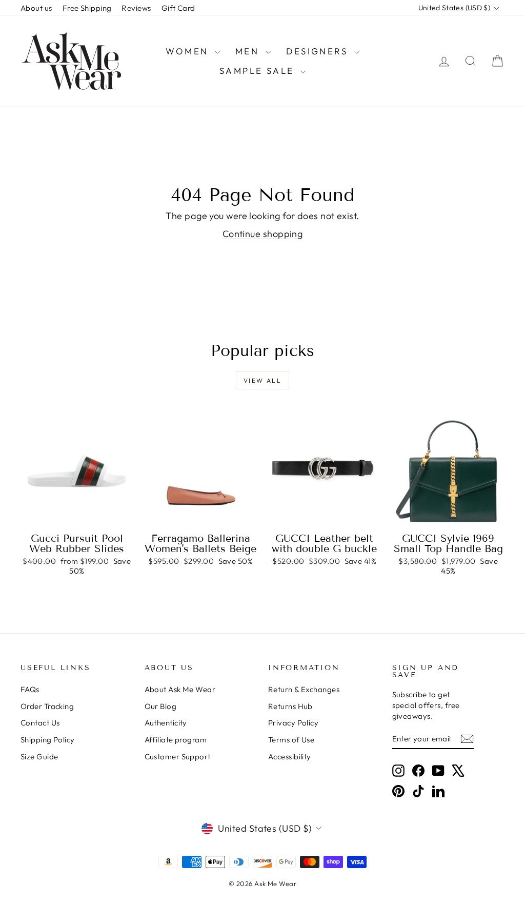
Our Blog (161, 706)
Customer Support (178, 756)
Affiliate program (176, 739)
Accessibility (289, 756)
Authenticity (166, 723)
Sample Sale (258, 70)
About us (36, 8)
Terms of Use (291, 739)
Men (249, 51)
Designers (319, 51)
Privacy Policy (293, 723)
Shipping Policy (48, 739)
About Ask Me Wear (180, 689)
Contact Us (40, 723)
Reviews (136, 8)
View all (262, 380)
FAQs (30, 689)
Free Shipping (87, 8)
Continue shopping (263, 234)
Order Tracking (47, 706)
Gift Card (178, 8)
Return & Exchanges (303, 689)
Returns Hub (290, 706)
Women (189, 51)
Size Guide (39, 756)
